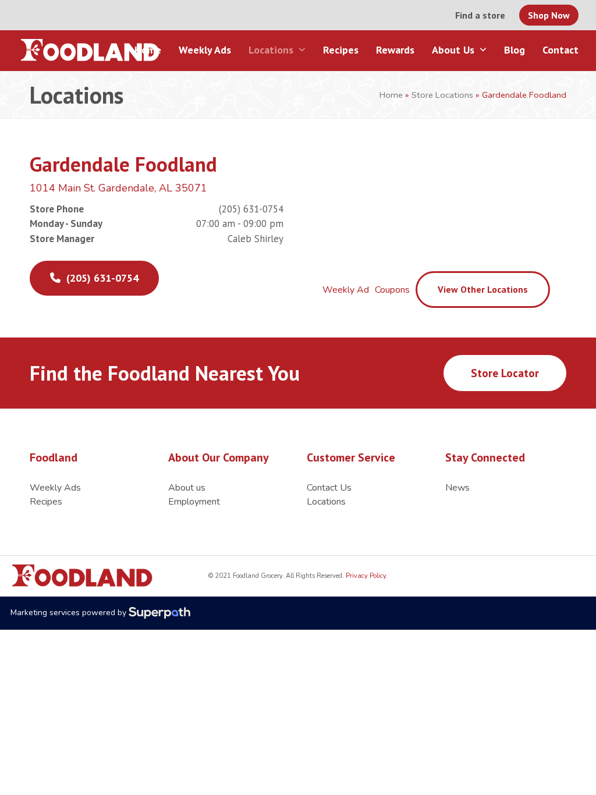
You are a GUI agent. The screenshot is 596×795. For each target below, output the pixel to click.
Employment (194, 501)
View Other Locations (483, 289)
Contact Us (329, 487)
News (457, 487)
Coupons (392, 289)
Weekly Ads (55, 487)
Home (391, 95)
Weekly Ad (345, 289)
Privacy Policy (365, 576)
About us (186, 487)
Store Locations (442, 95)
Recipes (46, 501)
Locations (326, 501)
